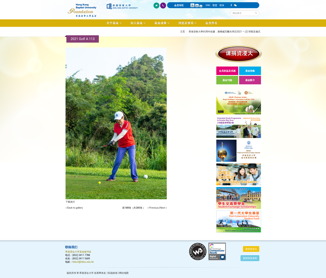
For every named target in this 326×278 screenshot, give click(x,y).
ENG (208, 5)
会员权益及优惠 (227, 70)
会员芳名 (211, 23)
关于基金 (113, 23)
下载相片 (70, 201)
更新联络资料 (250, 258)
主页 (182, 31)
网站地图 (124, 273)
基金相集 (250, 70)
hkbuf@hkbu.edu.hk (83, 262)
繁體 (214, 5)
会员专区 (179, 5)
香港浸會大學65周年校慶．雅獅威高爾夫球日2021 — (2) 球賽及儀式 (224, 31)
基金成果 (161, 23)
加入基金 (137, 23)
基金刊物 (227, 80)
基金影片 (250, 80)
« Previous (153, 207)
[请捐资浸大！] (238, 53)
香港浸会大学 (86, 273)
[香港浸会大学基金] (86, 8)
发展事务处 (100, 273)
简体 (221, 5)
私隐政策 (112, 273)
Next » (163, 207)
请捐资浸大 (251, 249)
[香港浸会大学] (122, 6)
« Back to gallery (74, 207)
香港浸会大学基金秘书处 (78, 251)
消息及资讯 (186, 23)
